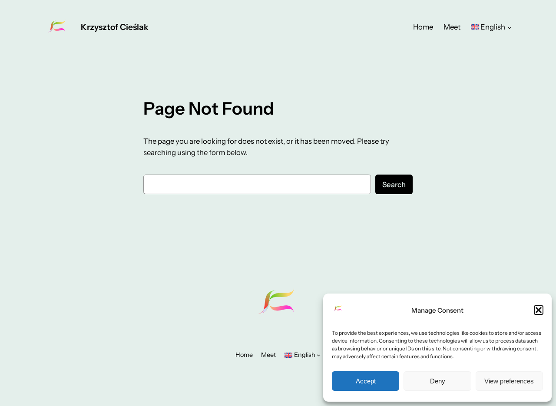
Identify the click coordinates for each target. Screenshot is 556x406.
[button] (538, 310)
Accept (366, 381)
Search (394, 184)
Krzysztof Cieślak (115, 27)
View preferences (509, 381)
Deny (437, 381)
